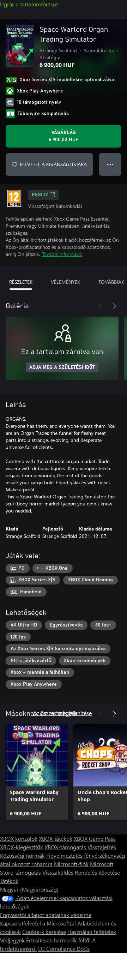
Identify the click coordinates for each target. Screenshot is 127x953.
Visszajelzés (101, 847)
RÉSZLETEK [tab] (20, 281)
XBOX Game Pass (95, 838)
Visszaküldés (57, 872)
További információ (62, 254)
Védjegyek (12, 940)
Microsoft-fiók (71, 864)
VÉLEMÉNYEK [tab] (65, 281)
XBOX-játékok (55, 838)
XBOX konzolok (18, 838)
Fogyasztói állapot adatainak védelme (45, 914)
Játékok (9, 881)
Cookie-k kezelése (44, 931)
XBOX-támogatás (65, 847)
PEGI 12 (40, 194)
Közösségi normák (22, 855)
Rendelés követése (97, 872)
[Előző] (100, 306)
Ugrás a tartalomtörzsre (29, 4)
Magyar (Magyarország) (29, 889)
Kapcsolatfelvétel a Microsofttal (38, 923)
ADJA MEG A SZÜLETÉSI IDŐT (62, 367)
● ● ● (110, 164)
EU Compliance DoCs (64, 948)
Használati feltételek (91, 931)
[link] (37, 772)
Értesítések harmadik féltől (58, 940)
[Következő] (114, 306)
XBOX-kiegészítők (21, 847)
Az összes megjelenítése (62, 713)
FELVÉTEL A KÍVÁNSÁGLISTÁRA (53, 164)
